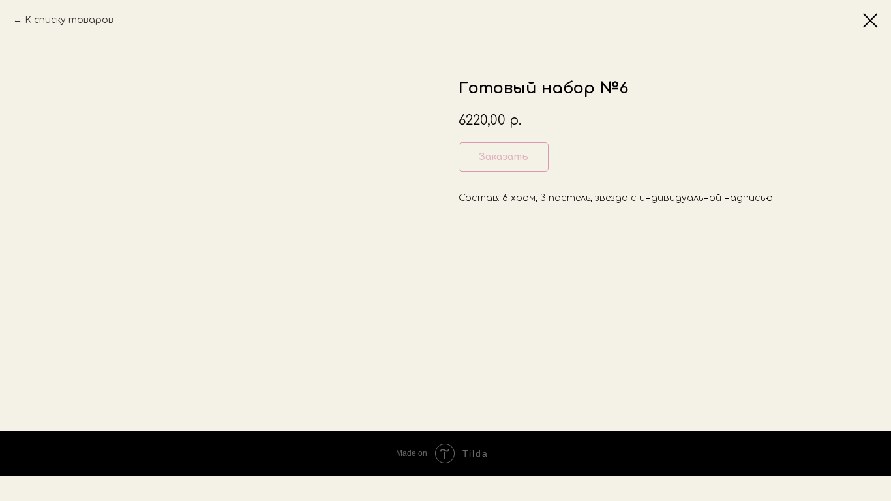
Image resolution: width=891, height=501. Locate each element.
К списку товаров (69, 20)
